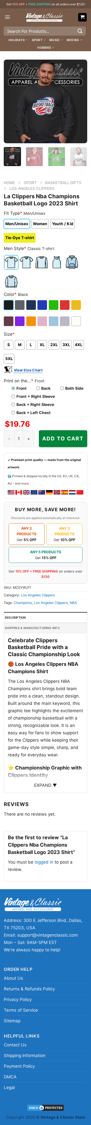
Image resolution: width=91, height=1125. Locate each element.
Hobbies (44, 47)
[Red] (65, 305)
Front (21, 388)
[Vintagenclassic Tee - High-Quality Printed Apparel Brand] (44, 17)
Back (46, 388)
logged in (44, 862)
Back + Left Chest (33, 412)
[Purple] (20, 321)
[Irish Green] (54, 305)
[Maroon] (9, 321)
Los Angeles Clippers (32, 188)
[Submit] (80, 31)
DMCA (10, 1076)
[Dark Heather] (20, 305)
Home (9, 182)
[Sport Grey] (65, 321)
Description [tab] (15, 617)
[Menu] (7, 17)
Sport (37, 40)
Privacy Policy (18, 999)
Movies (73, 40)
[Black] (9, 305)
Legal (9, 1087)
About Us (13, 978)
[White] (76, 321)
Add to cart (63, 438)
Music (54, 40)
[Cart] (82, 17)
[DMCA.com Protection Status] (45, 1107)
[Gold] (76, 305)
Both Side (74, 388)
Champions (23, 603)
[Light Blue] (54, 321)
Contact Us (15, 1044)
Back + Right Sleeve (35, 404)
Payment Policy (19, 1066)
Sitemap (12, 1020)
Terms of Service (21, 1010)
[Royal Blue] (42, 305)
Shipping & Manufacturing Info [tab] (32, 628)
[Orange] (31, 321)
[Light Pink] (42, 321)
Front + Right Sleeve (35, 396)
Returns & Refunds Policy (29, 988)
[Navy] (31, 305)
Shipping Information (25, 1055)
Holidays (17, 40)
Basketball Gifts (63, 182)
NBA (73, 603)
